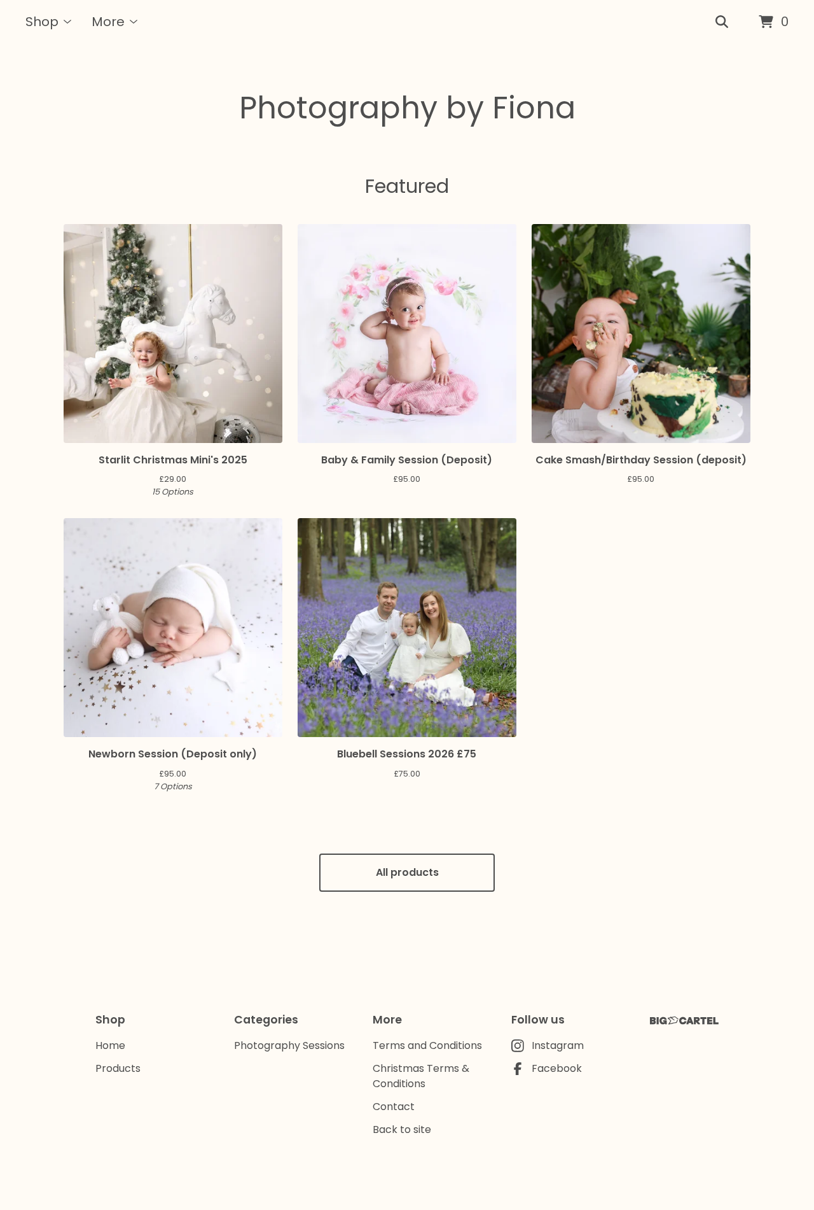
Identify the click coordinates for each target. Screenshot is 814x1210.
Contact (394, 1106)
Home (110, 1045)
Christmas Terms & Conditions (421, 1076)
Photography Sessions (289, 1045)
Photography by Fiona (407, 108)
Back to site (402, 1129)
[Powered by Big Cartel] (684, 1020)
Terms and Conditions (427, 1045)
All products (407, 872)
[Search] (721, 22)
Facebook (557, 1068)
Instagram (558, 1045)
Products (118, 1068)
